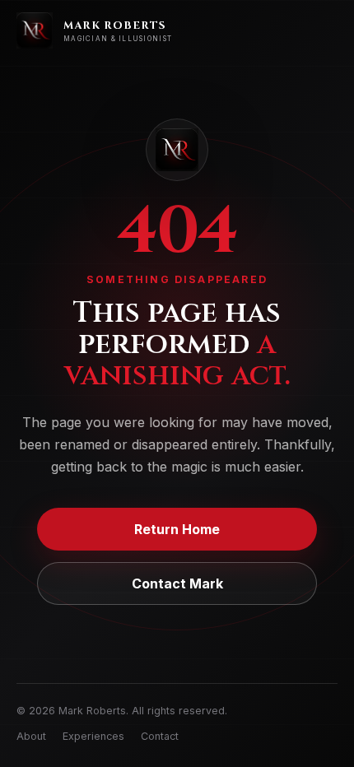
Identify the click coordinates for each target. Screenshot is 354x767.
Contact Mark (177, 583)
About (31, 736)
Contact (160, 736)
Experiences (93, 736)
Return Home (177, 529)
